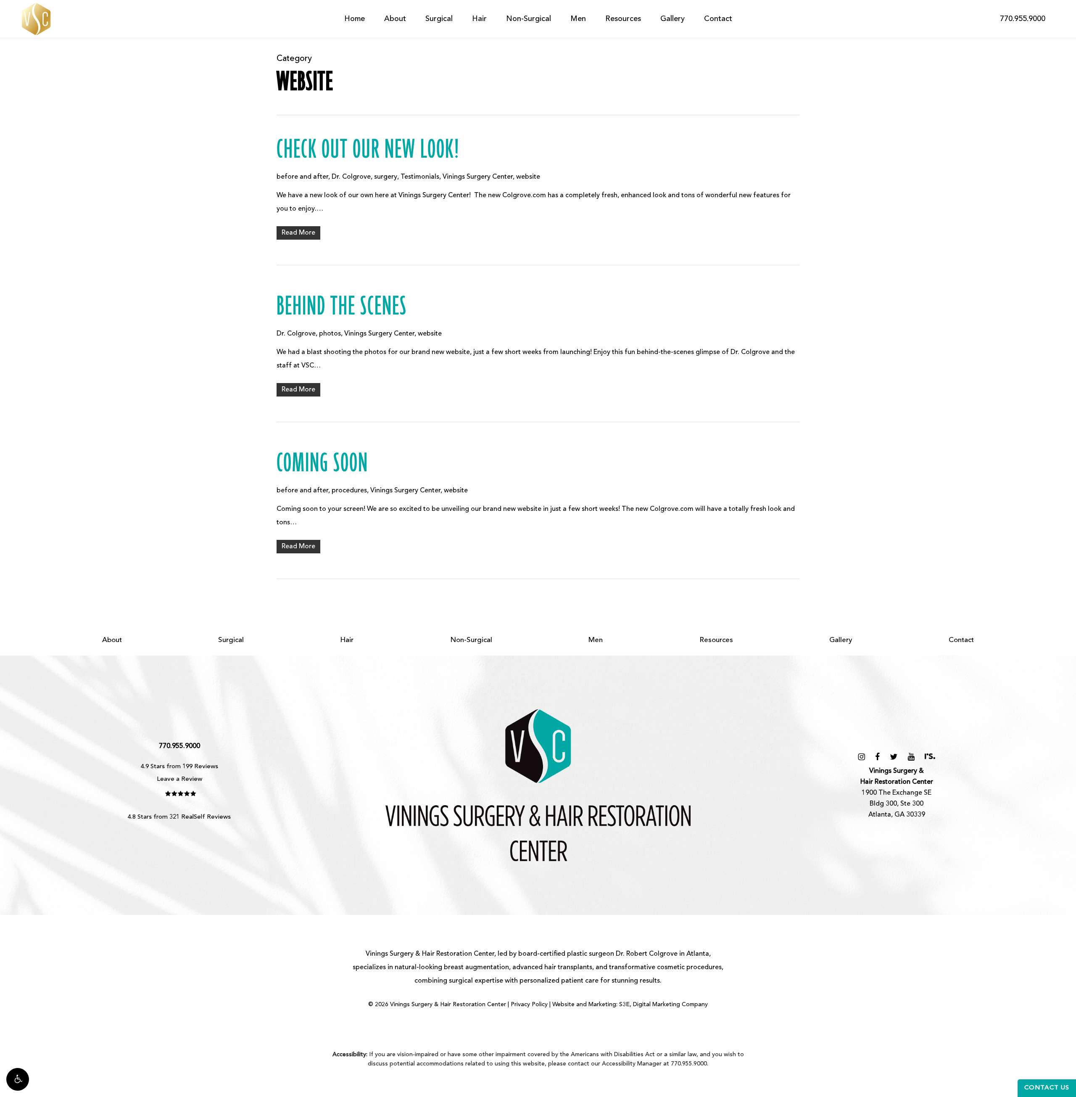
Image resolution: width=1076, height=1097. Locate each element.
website (528, 177)
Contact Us (1046, 1088)
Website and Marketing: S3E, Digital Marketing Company (630, 1004)
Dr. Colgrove (351, 177)
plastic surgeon (590, 954)
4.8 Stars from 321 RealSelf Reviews (179, 817)
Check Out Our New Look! (368, 150)
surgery (385, 177)
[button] (17, 1079)
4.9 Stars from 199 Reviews (179, 767)
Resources (716, 640)
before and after (302, 177)
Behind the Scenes (342, 307)
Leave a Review (179, 779)
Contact (961, 640)
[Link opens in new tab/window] (861, 757)
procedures (349, 490)
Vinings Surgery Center (478, 177)
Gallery (840, 640)
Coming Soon (322, 464)
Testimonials (420, 177)
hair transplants (568, 967)
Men (595, 640)
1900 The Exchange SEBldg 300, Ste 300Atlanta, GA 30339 (896, 793)
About (112, 640)
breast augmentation (476, 967)
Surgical (231, 640)
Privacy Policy (529, 1004)
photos (330, 333)
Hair (346, 640)
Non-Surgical (471, 640)
